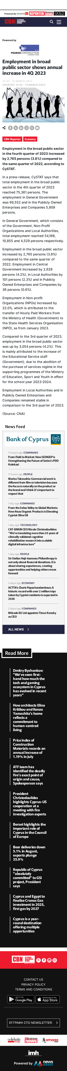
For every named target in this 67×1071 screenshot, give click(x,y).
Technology (28, 525)
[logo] (15, 22)
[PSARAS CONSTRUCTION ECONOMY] (25, 51)
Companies (30, 452)
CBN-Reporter (12, 139)
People (28, 474)
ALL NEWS (16, 629)
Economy (30, 139)
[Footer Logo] (23, 960)
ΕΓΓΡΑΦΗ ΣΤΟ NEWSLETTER (31, 1022)
